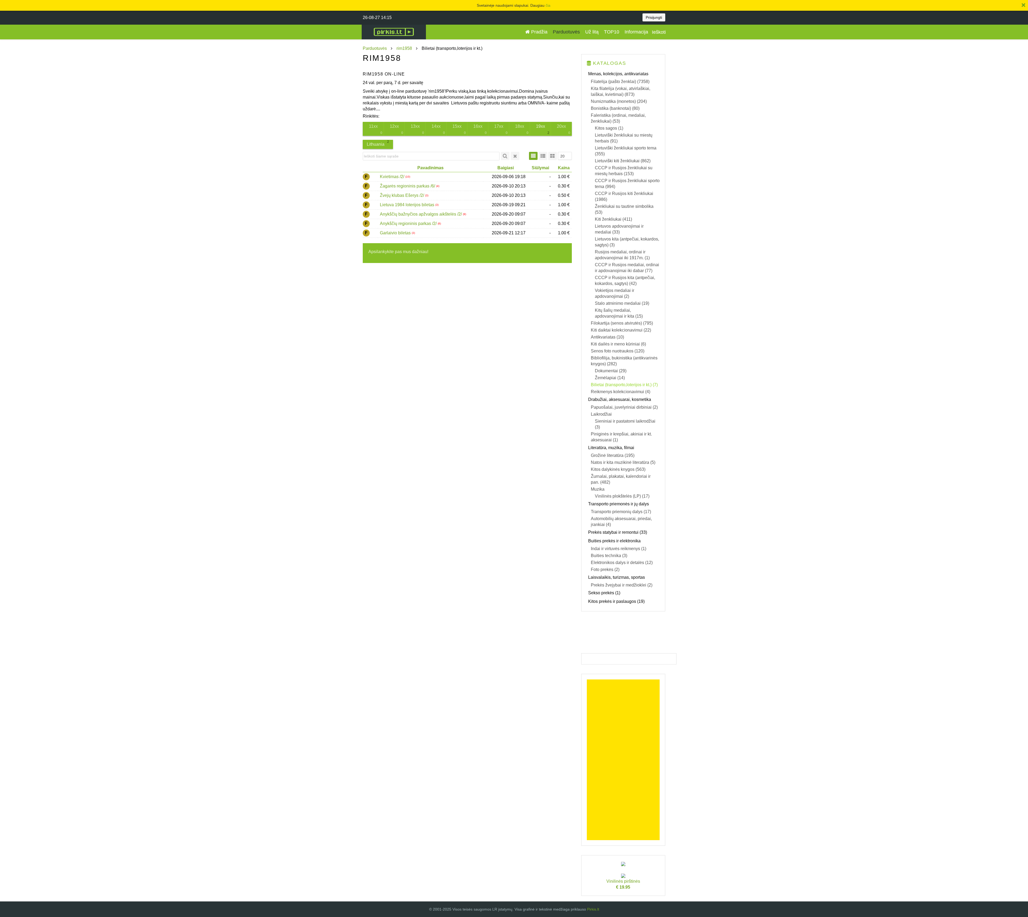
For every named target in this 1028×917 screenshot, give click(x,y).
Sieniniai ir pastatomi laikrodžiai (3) (625, 424)
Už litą (592, 32)
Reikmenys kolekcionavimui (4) (620, 391)
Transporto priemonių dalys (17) (621, 511)
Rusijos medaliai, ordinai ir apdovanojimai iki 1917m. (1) (622, 255)
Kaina (564, 168)
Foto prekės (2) (605, 569)
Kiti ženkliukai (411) (613, 219)
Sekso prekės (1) (604, 593)
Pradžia (538, 32)
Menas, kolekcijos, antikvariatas (618, 74)
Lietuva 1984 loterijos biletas (407, 204)
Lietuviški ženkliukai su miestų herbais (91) (623, 138)
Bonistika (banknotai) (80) (615, 108)
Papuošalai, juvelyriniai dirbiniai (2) (624, 407)
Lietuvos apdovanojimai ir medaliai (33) (619, 229)
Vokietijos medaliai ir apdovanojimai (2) (614, 293)
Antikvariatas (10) (607, 337)
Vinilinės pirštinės (623, 884)
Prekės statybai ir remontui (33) (617, 532)
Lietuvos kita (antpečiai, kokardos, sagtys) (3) (627, 242)
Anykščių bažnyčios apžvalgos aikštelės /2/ (421, 214)
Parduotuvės (566, 32)
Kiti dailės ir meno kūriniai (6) (618, 344)
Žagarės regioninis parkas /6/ (408, 186)
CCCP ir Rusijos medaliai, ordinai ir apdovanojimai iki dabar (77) (627, 267)
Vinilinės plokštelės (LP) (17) (622, 496)
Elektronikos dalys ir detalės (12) (622, 562)
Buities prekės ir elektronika (614, 541)
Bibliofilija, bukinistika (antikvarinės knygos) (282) (624, 361)
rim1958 (404, 48)
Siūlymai (540, 168)
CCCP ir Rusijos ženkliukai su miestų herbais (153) (623, 171)
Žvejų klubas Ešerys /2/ (402, 195)
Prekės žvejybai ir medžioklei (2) (621, 585)
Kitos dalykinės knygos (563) (618, 469)
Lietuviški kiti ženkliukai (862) (623, 161)
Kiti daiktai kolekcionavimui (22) (621, 330)
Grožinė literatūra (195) (612, 455)
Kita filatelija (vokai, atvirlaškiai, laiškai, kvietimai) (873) (620, 91)
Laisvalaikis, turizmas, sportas (616, 577)
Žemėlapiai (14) (610, 377)
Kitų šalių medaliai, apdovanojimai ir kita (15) (619, 313)
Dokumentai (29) (610, 371)
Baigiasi (505, 168)
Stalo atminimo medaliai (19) (622, 303)
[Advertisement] (623, 759)
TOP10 (611, 32)
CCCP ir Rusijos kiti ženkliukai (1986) (624, 196)
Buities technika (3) (609, 555)
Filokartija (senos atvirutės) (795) (622, 323)
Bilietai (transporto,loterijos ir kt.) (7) (624, 384)
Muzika (597, 489)
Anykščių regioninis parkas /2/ (409, 223)
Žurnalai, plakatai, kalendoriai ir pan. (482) (621, 479)
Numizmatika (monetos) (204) (619, 101)
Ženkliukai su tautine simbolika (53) (624, 209)
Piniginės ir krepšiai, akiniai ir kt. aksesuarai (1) (621, 437)
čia (548, 5)
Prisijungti (654, 17)
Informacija (636, 32)
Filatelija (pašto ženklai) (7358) (620, 81)
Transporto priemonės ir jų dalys (618, 504)
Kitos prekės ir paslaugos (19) (616, 601)
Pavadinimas (430, 168)
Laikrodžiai (601, 414)
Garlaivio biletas (396, 233)
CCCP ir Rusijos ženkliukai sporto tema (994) (627, 183)
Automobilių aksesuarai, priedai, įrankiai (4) (621, 521)
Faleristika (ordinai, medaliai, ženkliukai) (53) (618, 118)
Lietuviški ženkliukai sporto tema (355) (625, 151)
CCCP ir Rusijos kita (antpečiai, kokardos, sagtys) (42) (625, 280)
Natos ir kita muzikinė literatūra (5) (623, 462)
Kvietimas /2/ (392, 176)
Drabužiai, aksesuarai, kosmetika (619, 399)
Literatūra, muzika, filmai (611, 447)
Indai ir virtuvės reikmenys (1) (618, 548)
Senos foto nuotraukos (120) (617, 351)
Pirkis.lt (593, 909)
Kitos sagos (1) (609, 128)
